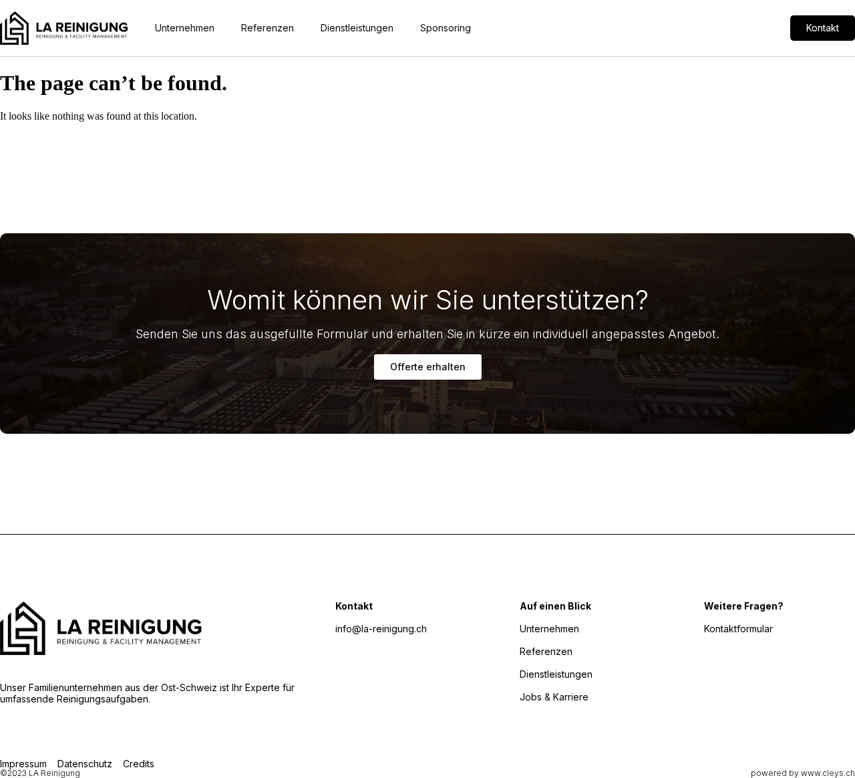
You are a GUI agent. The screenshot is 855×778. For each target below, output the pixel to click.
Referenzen (267, 27)
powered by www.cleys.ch (803, 773)
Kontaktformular (738, 628)
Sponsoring (445, 27)
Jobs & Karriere (554, 696)
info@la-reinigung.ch (381, 628)
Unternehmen (184, 27)
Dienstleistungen (357, 27)
